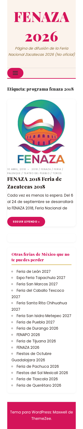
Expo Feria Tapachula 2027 (41, 277)
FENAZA (46, 169)
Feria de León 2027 (34, 271)
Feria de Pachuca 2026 (38, 366)
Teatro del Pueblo (37, 173)
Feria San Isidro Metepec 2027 (44, 315)
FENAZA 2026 (28, 347)
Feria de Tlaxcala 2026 (37, 379)
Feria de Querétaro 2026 (39, 385)
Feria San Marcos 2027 (37, 284)
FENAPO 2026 (28, 334)
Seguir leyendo (25, 221)
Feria (57, 169)
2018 (34, 169)
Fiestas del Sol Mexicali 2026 (42, 372)
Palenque (14, 173)
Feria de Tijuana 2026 (36, 341)
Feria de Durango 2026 (37, 328)
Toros (57, 173)
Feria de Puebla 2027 (36, 322)
